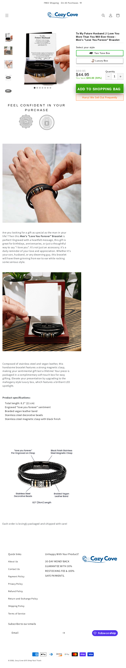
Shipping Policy (16, 606)
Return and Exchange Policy (23, 598)
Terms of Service (16, 613)
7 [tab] (50, 88)
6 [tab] (47, 88)
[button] (6, 15)
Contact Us (14, 569)
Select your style (85, 47)
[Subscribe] (63, 633)
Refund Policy (15, 591)
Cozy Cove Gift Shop (23, 660)
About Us (13, 561)
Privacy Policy (15, 583)
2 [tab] (37, 88)
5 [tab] (45, 88)
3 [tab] (40, 88)
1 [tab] (34, 88)
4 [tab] (42, 88)
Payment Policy (16, 576)
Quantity (110, 71)
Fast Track (36, 660)
